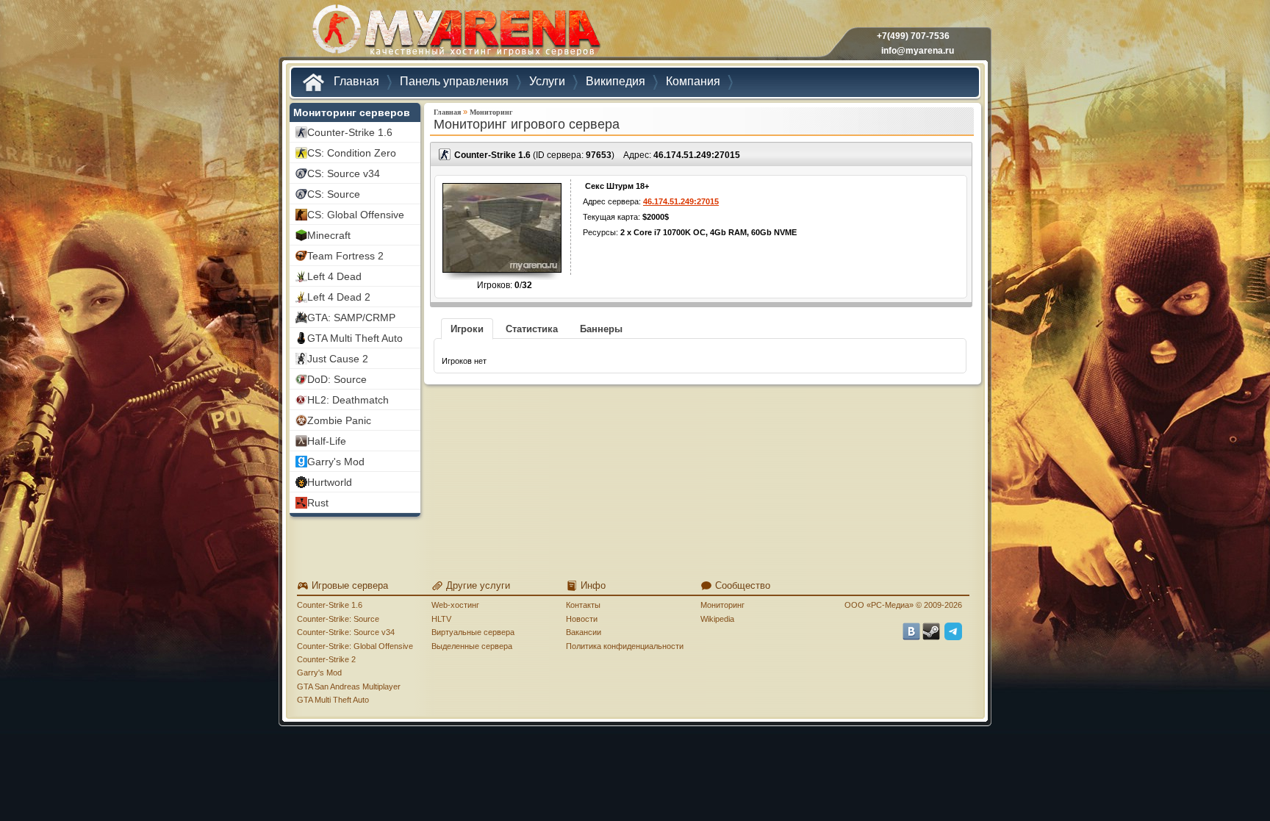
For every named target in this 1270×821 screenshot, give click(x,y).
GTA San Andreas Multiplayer (349, 686)
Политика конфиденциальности (625, 646)
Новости (582, 618)
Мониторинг (491, 112)
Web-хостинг (455, 604)
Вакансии (583, 632)
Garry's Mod (319, 672)
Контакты (583, 604)
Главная (447, 112)
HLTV (441, 618)
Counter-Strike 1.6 (329, 604)
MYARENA (455, 32)
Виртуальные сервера (472, 632)
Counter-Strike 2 (326, 659)
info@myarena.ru (917, 51)
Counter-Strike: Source (338, 618)
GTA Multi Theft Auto (333, 699)
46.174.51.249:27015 (696, 155)
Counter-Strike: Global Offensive (355, 646)
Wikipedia (717, 618)
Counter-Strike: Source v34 (346, 632)
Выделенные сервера (471, 646)
